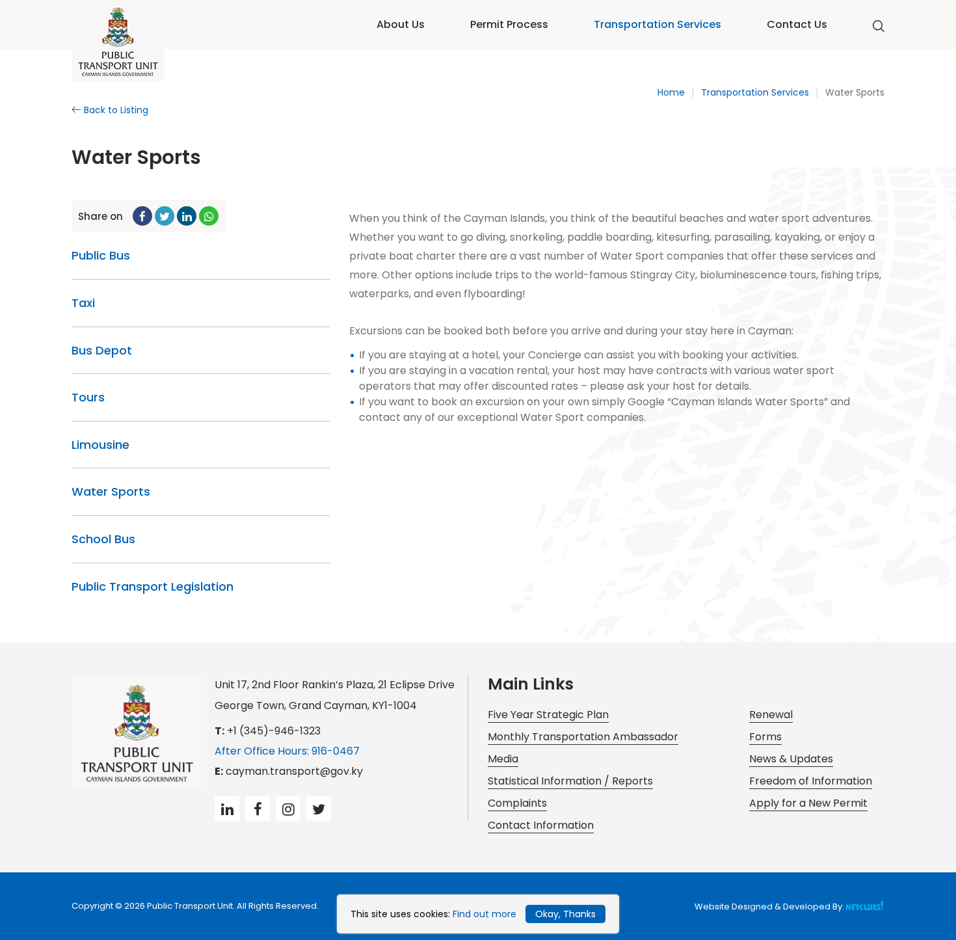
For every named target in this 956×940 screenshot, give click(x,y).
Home (671, 92)
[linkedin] (186, 216)
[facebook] (142, 216)
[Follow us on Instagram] (288, 808)
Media (503, 758)
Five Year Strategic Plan (548, 714)
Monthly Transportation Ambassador (583, 736)
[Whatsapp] (209, 216)
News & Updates (791, 758)
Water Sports (854, 92)
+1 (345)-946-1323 (274, 730)
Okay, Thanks (565, 913)
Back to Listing (116, 109)
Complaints (517, 803)
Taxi (83, 303)
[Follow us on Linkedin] (227, 808)
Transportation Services (657, 24)
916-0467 (336, 751)
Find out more (484, 913)
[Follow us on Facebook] (257, 808)
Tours (88, 397)
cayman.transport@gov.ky (294, 771)
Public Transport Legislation (152, 586)
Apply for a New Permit (808, 803)
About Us (401, 24)
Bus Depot (102, 350)
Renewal (771, 714)
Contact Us (797, 24)
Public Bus (101, 255)
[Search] (878, 27)
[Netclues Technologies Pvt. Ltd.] (865, 905)
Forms (765, 736)
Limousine (100, 444)
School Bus (103, 539)
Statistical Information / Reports (570, 780)
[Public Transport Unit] (118, 41)
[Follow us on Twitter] (318, 808)
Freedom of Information (810, 780)
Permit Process (509, 24)
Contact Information (541, 825)
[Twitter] (164, 216)
